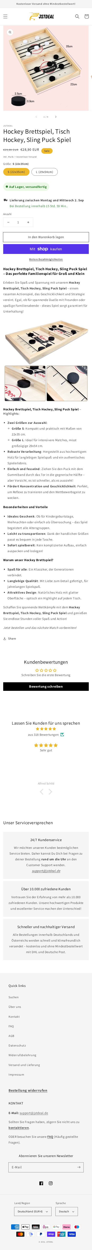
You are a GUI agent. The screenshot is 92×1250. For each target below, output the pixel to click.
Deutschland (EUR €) (30, 1211)
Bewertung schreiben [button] (46, 686)
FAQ (11, 1026)
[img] (46, 729)
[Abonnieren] (78, 1167)
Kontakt (14, 1017)
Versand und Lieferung (24, 1065)
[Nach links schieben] (36, 116)
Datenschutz (17, 1045)
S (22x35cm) (16, 172)
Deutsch (64, 1211)
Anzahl (7, 214)
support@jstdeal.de (34, 1113)
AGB (11, 1036)
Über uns (15, 1007)
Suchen (14, 997)
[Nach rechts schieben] (55, 116)
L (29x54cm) (44, 172)
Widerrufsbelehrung (22, 1055)
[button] (5, 16)
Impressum (16, 1074)
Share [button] (12, 638)
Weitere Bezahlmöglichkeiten (46, 259)
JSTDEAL (49, 1242)
